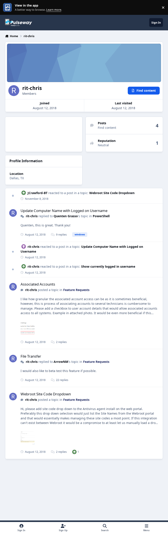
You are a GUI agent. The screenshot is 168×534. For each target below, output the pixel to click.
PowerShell (101, 216)
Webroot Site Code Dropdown (112, 193)
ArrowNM (61, 362)
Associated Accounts (38, 284)
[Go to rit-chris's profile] (13, 213)
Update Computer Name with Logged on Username (64, 210)
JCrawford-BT (37, 193)
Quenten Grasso (66, 216)
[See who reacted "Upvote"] (74, 452)
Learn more (8, 7)
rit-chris (32, 216)
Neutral (103, 145)
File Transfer (31, 356)
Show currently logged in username (108, 266)
